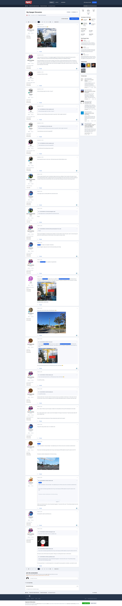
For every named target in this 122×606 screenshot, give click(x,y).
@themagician (43, 261)
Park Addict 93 (30, 313)
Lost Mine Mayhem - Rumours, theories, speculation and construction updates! (90, 125)
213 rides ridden (28, 85)
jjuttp (31, 162)
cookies (47, 603)
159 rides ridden (28, 204)
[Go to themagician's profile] (31, 193)
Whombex (86, 87)
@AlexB (39, 244)
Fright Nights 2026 (88, 102)
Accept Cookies (86, 603)
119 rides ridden (28, 170)
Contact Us (32, 598)
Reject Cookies (93, 603)
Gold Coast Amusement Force (30, 180)
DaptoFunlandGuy (30, 60)
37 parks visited (28, 318)
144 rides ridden (28, 352)
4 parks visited (28, 36)
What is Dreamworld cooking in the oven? (90, 92)
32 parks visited (28, 237)
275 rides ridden (28, 320)
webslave (31, 94)
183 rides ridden (28, 102)
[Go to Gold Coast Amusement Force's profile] (31, 176)
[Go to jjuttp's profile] (31, 159)
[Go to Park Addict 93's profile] (31, 310)
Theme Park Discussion (42, 15)
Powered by (92, 598)
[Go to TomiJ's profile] (31, 278)
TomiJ (31, 282)
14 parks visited (28, 203)
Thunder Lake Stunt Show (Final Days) (89, 114)
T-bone (29, 15)
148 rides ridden (28, 68)
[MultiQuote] (37, 51)
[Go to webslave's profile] (31, 91)
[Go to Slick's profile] (31, 74)
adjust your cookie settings (71, 603)
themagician (30, 196)
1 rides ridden (28, 187)
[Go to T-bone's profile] (26, 15)
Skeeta (50, 374)
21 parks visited (28, 289)
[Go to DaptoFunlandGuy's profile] (31, 57)
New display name (30, 30)
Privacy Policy (28, 598)
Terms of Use (39, 603)
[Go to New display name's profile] (31, 26)
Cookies (36, 598)
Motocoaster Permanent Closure (89, 80)
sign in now (47, 574)
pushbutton (31, 482)
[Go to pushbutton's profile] (31, 479)
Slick (31, 77)
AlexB (50, 391)
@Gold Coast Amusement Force (64, 278)
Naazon (86, 120)
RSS (39, 598)
